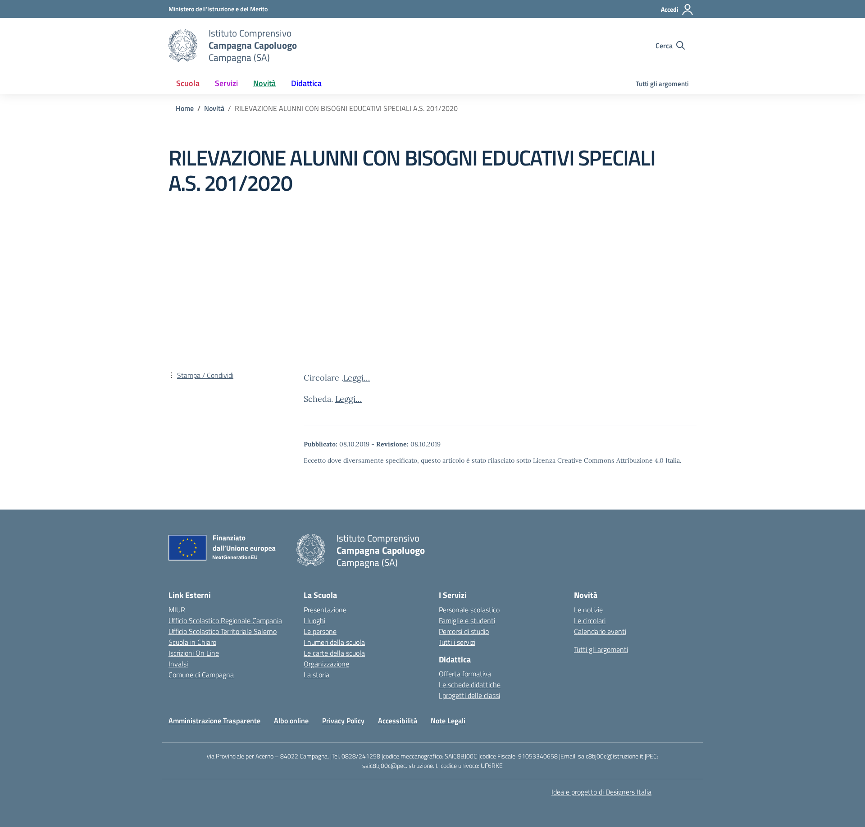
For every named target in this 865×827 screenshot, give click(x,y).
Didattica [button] (306, 83)
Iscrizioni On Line (193, 653)
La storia (316, 674)
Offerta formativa (465, 673)
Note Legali (448, 720)
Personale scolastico (469, 609)
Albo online (291, 720)
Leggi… (356, 377)
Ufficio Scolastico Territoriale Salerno (222, 631)
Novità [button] (264, 83)
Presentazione (325, 609)
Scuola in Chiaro (192, 642)
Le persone (320, 631)
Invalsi (178, 663)
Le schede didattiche (470, 684)
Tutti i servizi (457, 642)
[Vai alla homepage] (182, 45)
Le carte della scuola (334, 653)
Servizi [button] (226, 83)
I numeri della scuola (334, 642)
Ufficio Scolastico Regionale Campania (225, 620)
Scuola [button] (188, 83)
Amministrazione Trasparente (214, 720)
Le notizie (588, 609)
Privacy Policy (343, 720)
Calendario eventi (600, 631)
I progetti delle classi (469, 695)
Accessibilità (397, 720)
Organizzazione (326, 663)
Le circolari (590, 620)
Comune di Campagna (201, 674)
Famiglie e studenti (467, 620)
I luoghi (314, 620)
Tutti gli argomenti (662, 83)
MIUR (176, 609)
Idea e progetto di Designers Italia (601, 791)
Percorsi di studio (464, 631)
